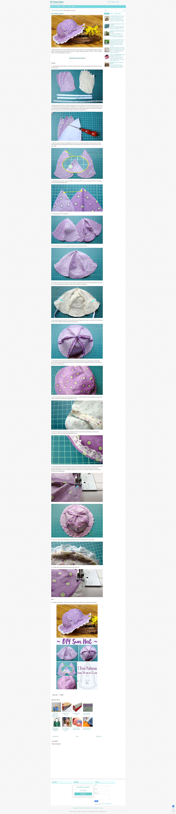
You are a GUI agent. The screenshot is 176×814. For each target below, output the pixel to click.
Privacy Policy (95, 808)
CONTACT (73, 6)
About (101, 808)
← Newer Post (55, 736)
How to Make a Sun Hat (57, 13)
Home (53, 10)
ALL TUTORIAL (57, 6)
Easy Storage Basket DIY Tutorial (117, 39)
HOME (52, 6)
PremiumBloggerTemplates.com (93, 811)
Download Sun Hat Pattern (77, 58)
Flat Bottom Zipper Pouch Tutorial (117, 47)
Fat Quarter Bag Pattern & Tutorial (117, 16)
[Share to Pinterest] (62, 694)
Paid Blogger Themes (102, 811)
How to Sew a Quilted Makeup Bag (117, 54)
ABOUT (69, 6)
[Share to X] (60, 694)
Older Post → (99, 736)
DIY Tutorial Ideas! (57, 1)
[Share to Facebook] (61, 694)
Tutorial (60, 10)
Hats (57, 10)
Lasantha (85, 811)
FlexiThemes (75, 811)
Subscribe (83, 794)
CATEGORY (64, 6)
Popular (106, 13)
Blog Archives (118, 13)
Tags (112, 13)
